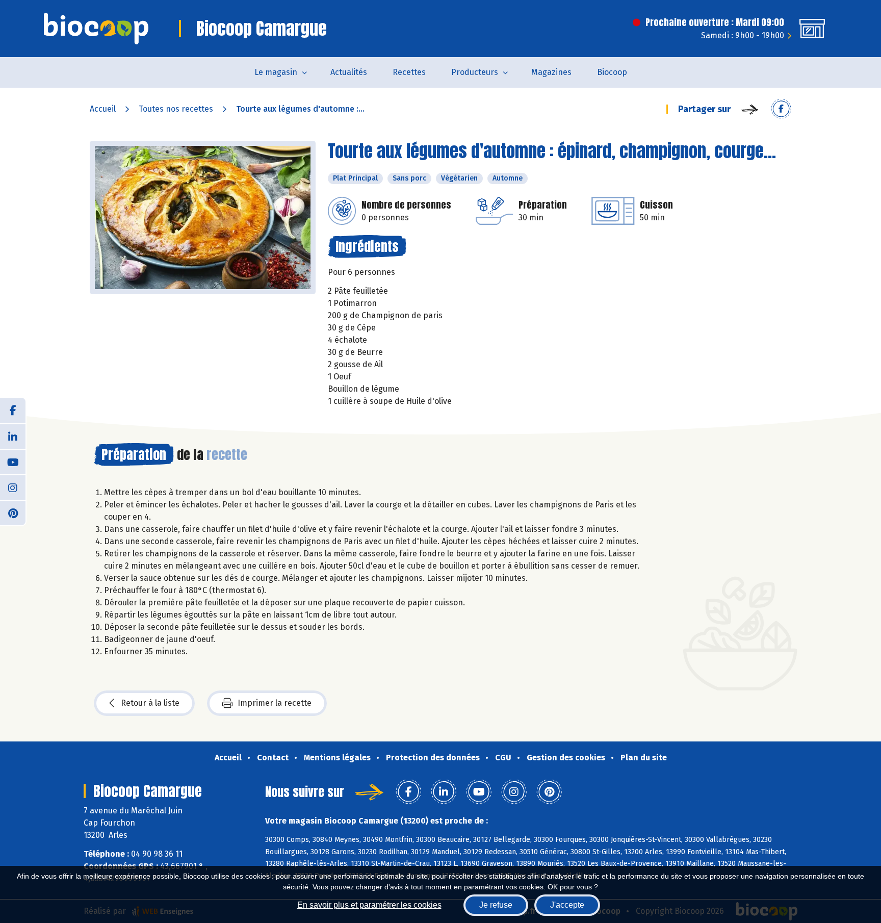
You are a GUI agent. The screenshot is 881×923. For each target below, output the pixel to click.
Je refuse (495, 905)
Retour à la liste (150, 703)
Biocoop (612, 72)
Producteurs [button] (474, 72)
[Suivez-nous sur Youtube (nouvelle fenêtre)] (12, 461)
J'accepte (567, 905)
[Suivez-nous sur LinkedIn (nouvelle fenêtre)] (12, 436)
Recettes (409, 72)
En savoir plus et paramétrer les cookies (369, 905)
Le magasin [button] (275, 72)
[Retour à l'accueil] (96, 28)
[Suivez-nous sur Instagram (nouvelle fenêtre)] (12, 487)
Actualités (348, 72)
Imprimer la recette (275, 703)
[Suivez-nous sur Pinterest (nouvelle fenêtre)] (12, 512)
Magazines (551, 72)
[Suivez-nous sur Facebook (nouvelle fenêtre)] (12, 410)
